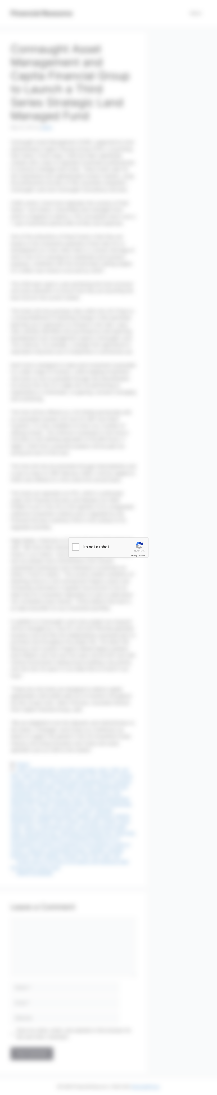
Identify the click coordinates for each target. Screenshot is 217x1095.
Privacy (134, 555)
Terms (142, 555)
